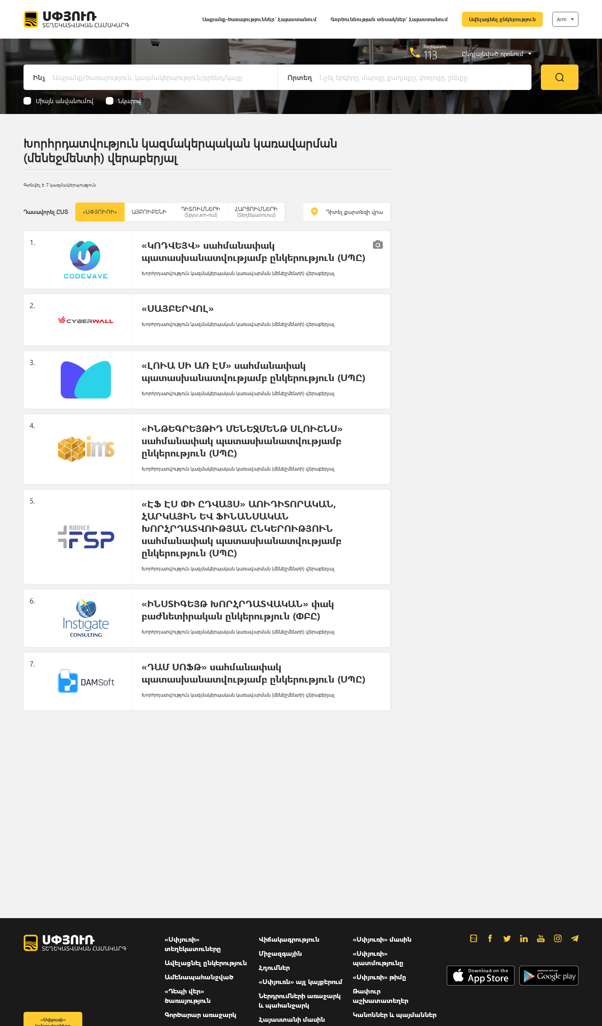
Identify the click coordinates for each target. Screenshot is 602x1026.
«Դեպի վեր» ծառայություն (188, 995)
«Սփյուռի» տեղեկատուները (193, 944)
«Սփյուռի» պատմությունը (378, 958)
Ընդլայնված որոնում (492, 53)
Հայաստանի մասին (292, 1019)
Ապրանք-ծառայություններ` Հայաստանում (259, 19)
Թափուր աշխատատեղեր (380, 995)
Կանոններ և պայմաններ (394, 1014)
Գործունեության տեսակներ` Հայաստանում (389, 19)
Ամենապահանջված (199, 976)
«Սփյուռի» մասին (382, 939)
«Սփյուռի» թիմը (379, 976)
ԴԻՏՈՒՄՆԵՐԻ (200, 211)
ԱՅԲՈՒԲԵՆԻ (149, 211)
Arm (561, 19)
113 (430, 54)
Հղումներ (274, 967)
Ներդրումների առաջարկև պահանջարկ (300, 1000)
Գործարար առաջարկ (200, 1014)
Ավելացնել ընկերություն (502, 19)
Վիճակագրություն (289, 939)
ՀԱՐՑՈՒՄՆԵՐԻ (256, 211)
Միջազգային (280, 953)
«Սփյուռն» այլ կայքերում (300, 981)
